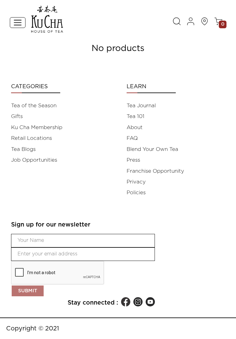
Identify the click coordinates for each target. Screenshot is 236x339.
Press (133, 160)
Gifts (17, 116)
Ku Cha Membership (36, 127)
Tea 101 (135, 116)
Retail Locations (31, 138)
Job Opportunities (34, 160)
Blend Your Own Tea (152, 149)
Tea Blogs (23, 149)
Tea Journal (141, 105)
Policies (136, 192)
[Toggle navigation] (18, 22)
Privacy (136, 181)
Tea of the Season (34, 105)
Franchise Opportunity (155, 171)
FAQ (132, 138)
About (135, 127)
